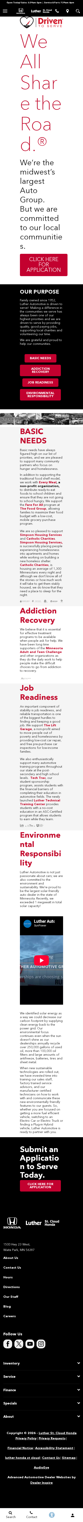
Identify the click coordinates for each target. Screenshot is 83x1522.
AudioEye (41, 1467)
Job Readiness (40, 382)
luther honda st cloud (22, 1457)
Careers (9, 1316)
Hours (8, 1277)
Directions (11, 1287)
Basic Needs (40, 358)
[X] (18, 1344)
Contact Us (12, 1267)
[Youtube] (29, 1344)
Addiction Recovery (40, 370)
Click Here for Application (44, 265)
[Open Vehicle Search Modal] (78, 11)
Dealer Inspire (41, 1482)
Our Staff (10, 1296)
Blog (7, 1306)
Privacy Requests (52, 1438)
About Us (10, 1258)
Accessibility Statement (54, 1448)
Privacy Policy (26, 1438)
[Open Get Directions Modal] (67, 11)
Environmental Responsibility (40, 395)
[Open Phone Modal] (57, 11)
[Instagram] (41, 1344)
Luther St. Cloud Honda (58, 1433)
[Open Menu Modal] (5, 11)
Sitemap (69, 1457)
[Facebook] (7, 1344)
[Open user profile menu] (72, 1515)
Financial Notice (20, 1448)
